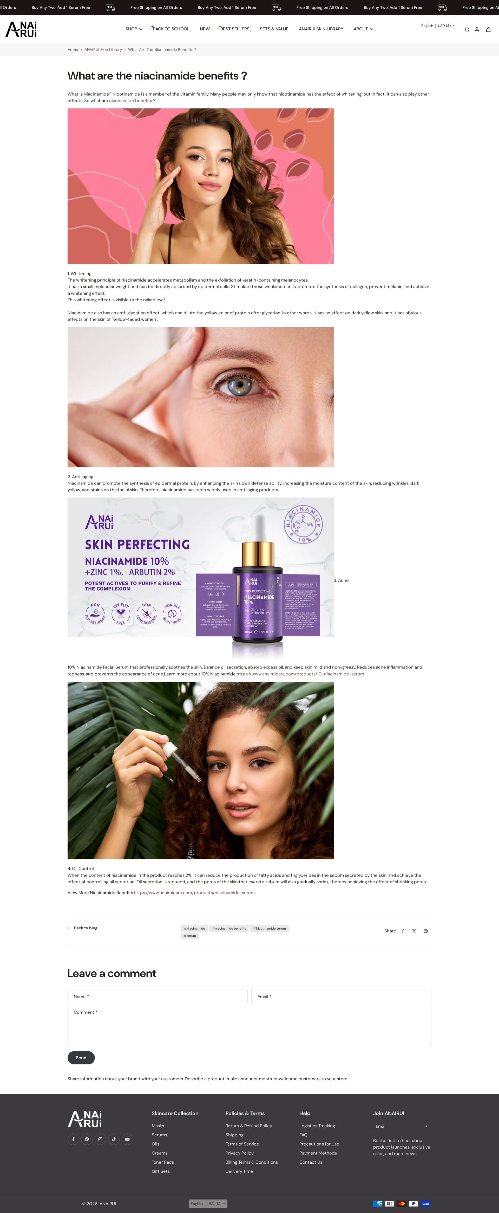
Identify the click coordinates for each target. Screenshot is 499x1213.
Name (81, 996)
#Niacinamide (194, 928)
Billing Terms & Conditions (252, 1162)
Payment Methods (318, 1153)
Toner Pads (163, 1162)
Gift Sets (161, 1171)
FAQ (303, 1135)
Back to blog (85, 928)
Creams (159, 1153)
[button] (438, 26)
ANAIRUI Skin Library (103, 49)
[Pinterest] (87, 1139)
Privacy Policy (240, 1153)
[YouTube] (127, 1139)
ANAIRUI (108, 1204)
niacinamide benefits (130, 100)
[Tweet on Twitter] (414, 931)
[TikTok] (114, 1139)
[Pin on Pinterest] (425, 931)
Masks (158, 1126)
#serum (190, 936)
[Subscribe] (425, 1126)
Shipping (235, 1135)
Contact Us (310, 1162)
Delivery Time (239, 1171)
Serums (159, 1135)
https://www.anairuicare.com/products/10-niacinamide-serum (300, 674)
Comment (85, 1012)
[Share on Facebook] (403, 931)
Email (264, 996)
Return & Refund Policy (249, 1126)
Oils (155, 1144)
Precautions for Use (319, 1144)
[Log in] (476, 29)
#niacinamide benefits (229, 928)
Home (73, 49)
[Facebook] (73, 1139)
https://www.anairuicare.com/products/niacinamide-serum (194, 893)
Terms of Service (242, 1144)
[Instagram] (100, 1139)
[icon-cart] (488, 29)
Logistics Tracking (317, 1126)
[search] (467, 29)
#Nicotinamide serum (269, 928)
